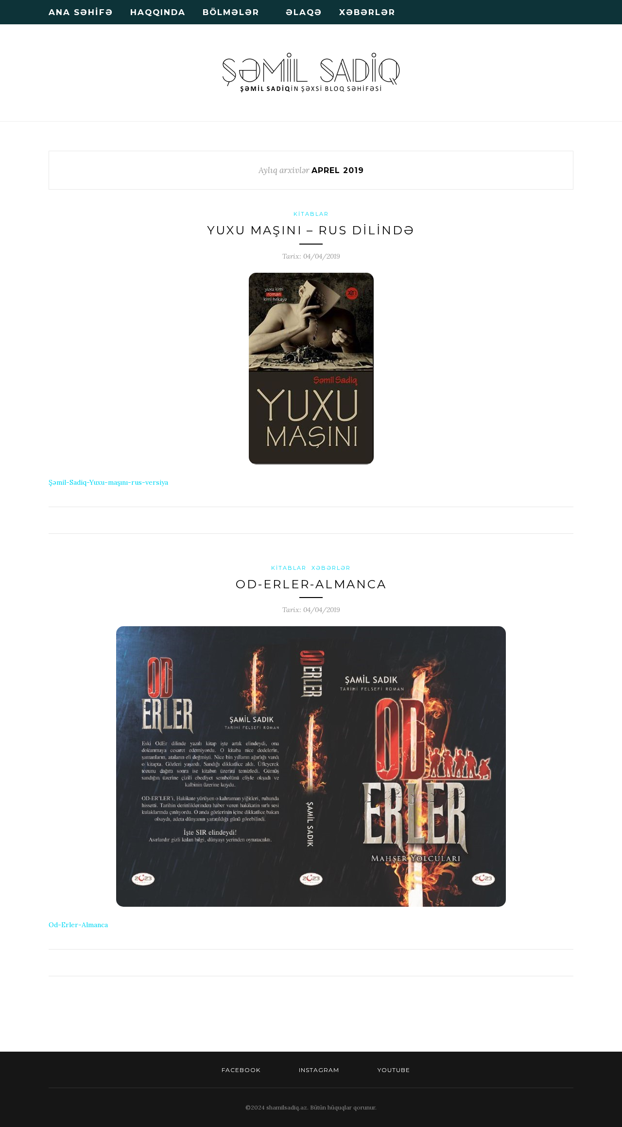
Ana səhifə (81, 12)
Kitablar (311, 214)
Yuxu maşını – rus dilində (311, 230)
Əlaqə (304, 12)
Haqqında (158, 12)
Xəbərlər (367, 12)
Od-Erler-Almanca (311, 584)
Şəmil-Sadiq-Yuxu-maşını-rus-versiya (108, 482)
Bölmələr (231, 12)
